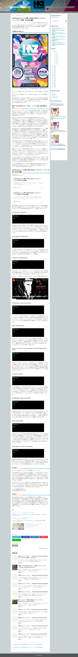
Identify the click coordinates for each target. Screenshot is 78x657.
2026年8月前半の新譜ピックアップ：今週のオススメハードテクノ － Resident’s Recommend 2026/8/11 (59, 43)
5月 (56, 57)
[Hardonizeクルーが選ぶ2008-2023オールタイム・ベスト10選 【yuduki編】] (34, 537)
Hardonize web (40, 655)
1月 (56, 63)
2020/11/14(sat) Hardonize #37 (57, 130)
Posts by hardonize (54, 17)
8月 (56, 52)
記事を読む (20, 562)
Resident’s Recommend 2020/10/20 (58, 148)
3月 (56, 60)
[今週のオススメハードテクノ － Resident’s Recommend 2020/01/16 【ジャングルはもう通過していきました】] (15, 557)
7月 (56, 54)
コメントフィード (55, 95)
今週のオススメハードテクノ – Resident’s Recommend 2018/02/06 (23, 512)
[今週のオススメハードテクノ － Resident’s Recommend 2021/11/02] (15, 627)
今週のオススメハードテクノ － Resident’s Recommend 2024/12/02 (33, 575)
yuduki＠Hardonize (44, 548)
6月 (56, 55)
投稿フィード (54, 94)
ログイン (53, 92)
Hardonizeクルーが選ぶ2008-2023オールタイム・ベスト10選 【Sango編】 (28, 644)
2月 (56, 62)
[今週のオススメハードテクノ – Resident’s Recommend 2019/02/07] (15, 635)
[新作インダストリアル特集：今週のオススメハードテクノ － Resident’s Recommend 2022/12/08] (15, 601)
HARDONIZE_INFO (56, 118)
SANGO (53, 105)
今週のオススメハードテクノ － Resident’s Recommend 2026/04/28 (33, 583)
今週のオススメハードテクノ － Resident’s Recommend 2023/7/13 (32, 617)
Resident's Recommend (43, 22)
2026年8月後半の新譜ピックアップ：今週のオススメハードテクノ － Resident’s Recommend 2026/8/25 (59, 29)
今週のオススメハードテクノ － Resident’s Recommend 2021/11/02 (33, 625)
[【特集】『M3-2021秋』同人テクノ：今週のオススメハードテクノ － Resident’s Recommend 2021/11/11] (15, 567)
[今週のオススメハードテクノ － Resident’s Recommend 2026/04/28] (15, 585)
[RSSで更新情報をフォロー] (17, 545)
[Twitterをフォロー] (13, 545)
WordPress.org (54, 97)
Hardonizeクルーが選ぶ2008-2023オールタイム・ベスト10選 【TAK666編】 (28, 647)
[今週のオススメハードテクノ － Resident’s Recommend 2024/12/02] (15, 577)
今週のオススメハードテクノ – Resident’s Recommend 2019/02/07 (32, 634)
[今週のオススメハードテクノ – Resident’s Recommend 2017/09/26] (15, 611)
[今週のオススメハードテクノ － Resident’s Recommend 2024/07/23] (15, 593)
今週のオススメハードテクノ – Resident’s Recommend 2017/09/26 (32, 609)
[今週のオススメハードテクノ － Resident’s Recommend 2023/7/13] (15, 619)
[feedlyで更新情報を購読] (15, 545)
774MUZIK (54, 149)
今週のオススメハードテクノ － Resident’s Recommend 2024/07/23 (33, 591)
